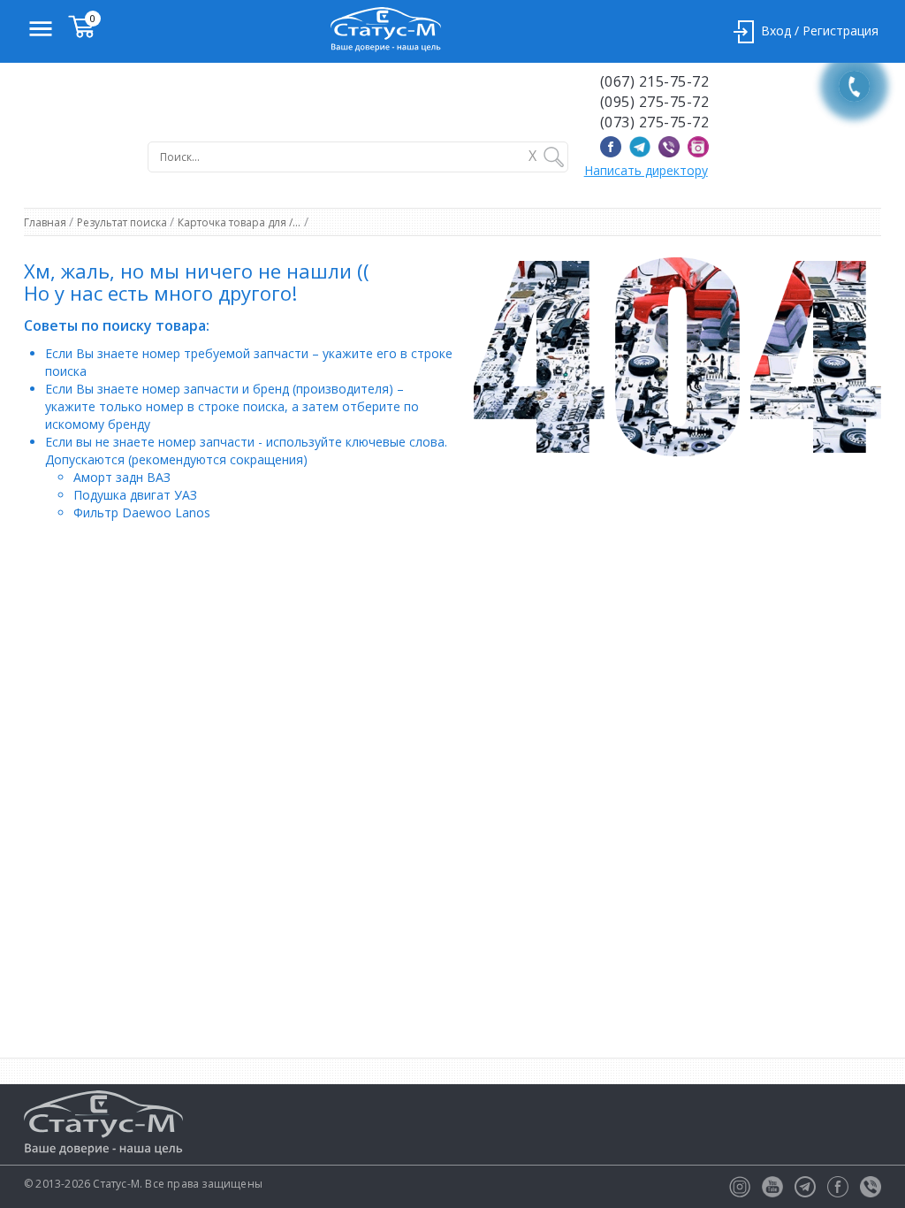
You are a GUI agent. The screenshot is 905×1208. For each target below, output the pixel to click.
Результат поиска (123, 222)
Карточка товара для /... (239, 222)
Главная (46, 222)
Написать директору (646, 170)
